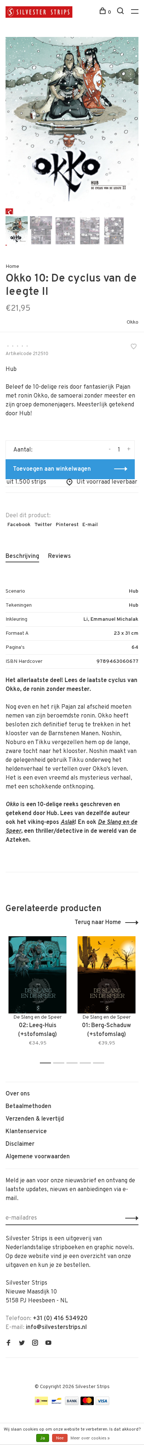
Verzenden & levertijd (35, 1119)
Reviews (59, 556)
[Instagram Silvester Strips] (35, 1343)
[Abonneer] (129, 1218)
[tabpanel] (72, 125)
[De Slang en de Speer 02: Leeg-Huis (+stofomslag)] (37, 974)
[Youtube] (48, 1343)
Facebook (19, 525)
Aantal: (22, 450)
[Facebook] (8, 1343)
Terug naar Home (98, 922)
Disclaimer (20, 1144)
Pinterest (67, 525)
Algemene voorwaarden (38, 1157)
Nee (60, 1438)
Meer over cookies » (90, 1438)
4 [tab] (87, 1063)
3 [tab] (74, 1063)
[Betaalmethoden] (41, 1403)
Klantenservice (26, 1131)
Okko (132, 322)
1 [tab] (47, 1063)
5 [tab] (100, 1063)
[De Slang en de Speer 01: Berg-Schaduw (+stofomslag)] (107, 974)
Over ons (18, 1094)
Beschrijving (22, 556)
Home (12, 266)
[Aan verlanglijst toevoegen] (134, 347)
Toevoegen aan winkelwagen (52, 469)
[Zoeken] (121, 12)
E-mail (90, 525)
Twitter (43, 525)
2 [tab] (60, 1063)
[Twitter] (22, 1343)
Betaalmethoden (28, 1106)
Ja (42, 1438)
